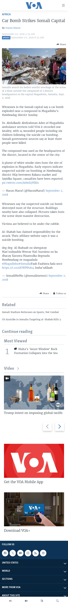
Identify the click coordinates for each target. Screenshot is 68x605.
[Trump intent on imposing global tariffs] (34, 393)
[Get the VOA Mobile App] (34, 461)
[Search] (57, 601)
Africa (6, 14)
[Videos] (26, 601)
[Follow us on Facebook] (5, 553)
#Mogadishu (10, 263)
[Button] (61, 44)
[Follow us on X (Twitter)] (13, 553)
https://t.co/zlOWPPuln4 (18, 267)
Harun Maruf (12, 27)
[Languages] (42, 601)
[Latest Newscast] (11, 601)
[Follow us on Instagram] (28, 553)
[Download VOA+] (34, 509)
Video (9, 368)
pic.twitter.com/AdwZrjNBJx (20, 182)
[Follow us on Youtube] (20, 553)
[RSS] (35, 553)
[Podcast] (43, 553)
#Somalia (24, 263)
